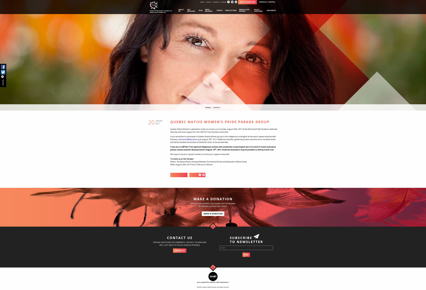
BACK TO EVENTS (179, 175)
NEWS (208, 107)
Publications (231, 10)
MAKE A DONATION (213, 213)
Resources (271, 10)
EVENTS (216, 107)
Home (202, 2)
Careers (208, 2)
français (223, 2)
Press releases (208, 10)
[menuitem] (181, 10)
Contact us (216, 2)
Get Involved (191, 10)
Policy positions (258, 10)
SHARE (193, 175)
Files (201, 10)
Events (220, 10)
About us (181, 10)
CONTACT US (180, 250)
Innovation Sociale (244, 10)
